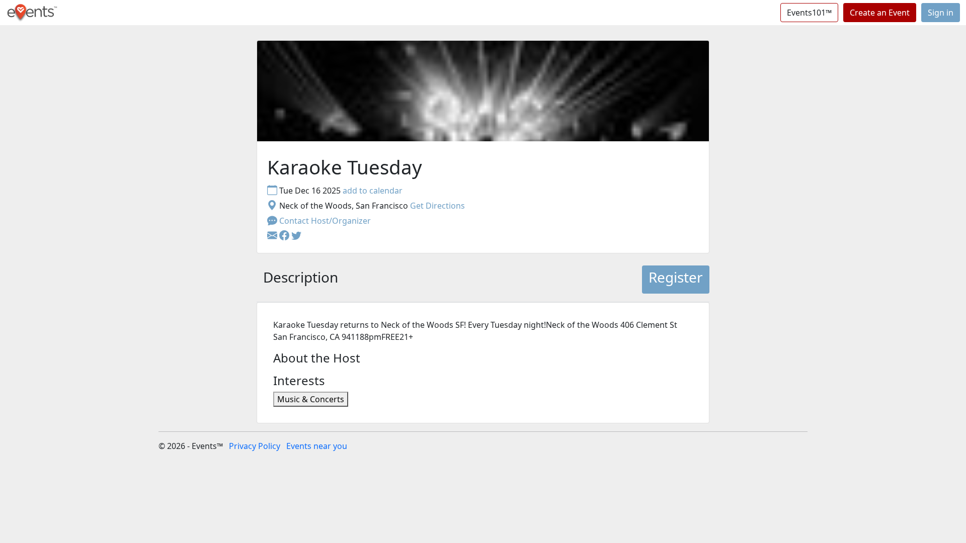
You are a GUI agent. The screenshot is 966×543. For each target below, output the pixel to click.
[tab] (301, 279)
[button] (285, 235)
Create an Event (880, 12)
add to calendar (373, 190)
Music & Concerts (310, 399)
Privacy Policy (254, 445)
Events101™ (809, 12)
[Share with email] (273, 235)
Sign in (940, 12)
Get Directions (437, 205)
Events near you (316, 445)
